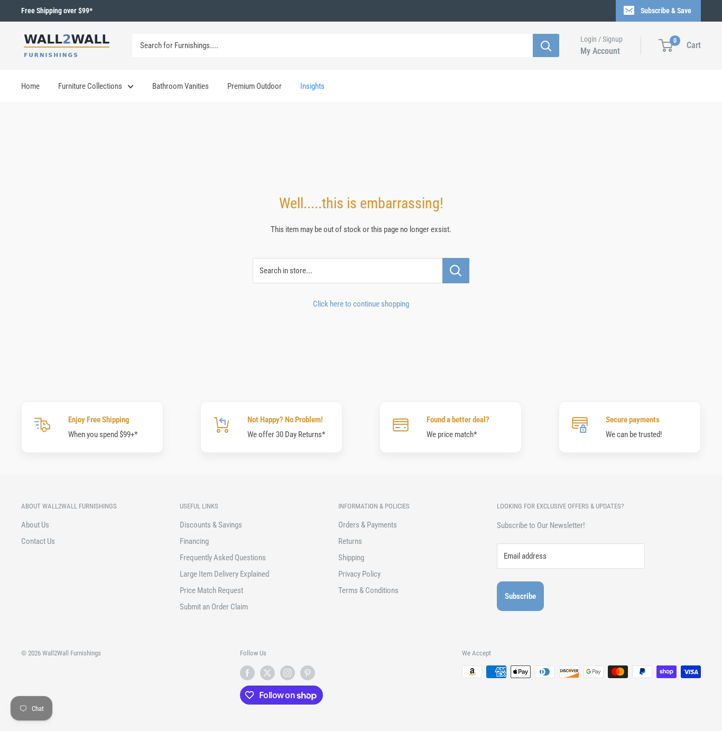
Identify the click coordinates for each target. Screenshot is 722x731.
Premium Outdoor (254, 86)
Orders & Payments (367, 525)
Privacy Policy (359, 574)
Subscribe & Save (666, 10)
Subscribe (520, 596)
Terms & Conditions (368, 590)
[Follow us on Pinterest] (307, 672)
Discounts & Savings (211, 525)
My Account (600, 51)
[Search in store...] (455, 270)
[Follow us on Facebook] (247, 672)
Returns (350, 541)
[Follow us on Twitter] (267, 672)
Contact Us (38, 541)
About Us (35, 525)
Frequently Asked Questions (223, 557)
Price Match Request (211, 590)
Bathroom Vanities (180, 86)
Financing (194, 541)
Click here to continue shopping (361, 304)
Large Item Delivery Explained (224, 574)
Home (30, 86)
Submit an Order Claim (214, 607)
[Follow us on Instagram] (287, 672)
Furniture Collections (90, 86)
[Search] (546, 45)
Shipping (351, 557)
